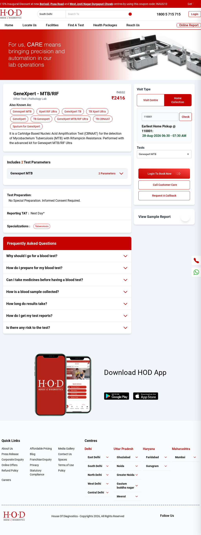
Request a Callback (164, 195)
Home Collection (177, 100)
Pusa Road (57, 3)
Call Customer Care (165, 184)
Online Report (188, 25)
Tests (140, 148)
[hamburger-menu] (11, 96)
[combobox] (50, 14)
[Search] (130, 14)
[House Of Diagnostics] (14, 516)
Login (194, 14)
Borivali (44, 3)
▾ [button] (188, 154)
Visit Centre (150, 100)
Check (185, 116)
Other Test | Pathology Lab (30, 98)
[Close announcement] (197, 4)
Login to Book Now (159, 173)
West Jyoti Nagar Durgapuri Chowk (91, 3)
